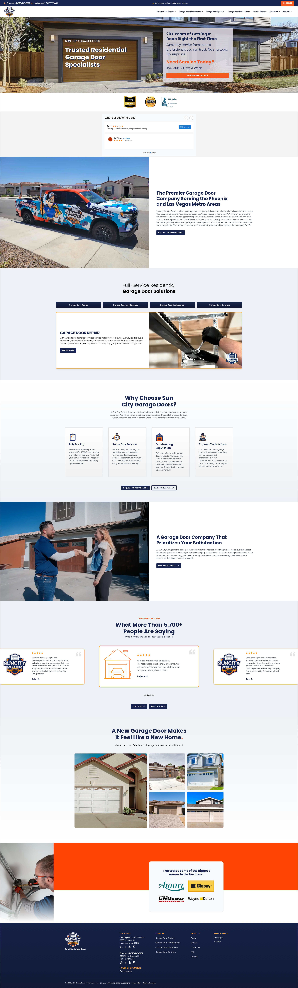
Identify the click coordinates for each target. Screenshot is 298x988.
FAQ (192, 952)
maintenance (214, 216)
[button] (167, 11)
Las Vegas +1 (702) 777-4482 (46, 3)
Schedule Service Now (197, 75)
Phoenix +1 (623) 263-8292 (18, 3)
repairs (194, 216)
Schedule (287, 3)
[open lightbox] (110, 790)
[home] (11, 11)
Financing (195, 947)
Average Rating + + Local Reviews (171, 3)
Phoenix (217, 941)
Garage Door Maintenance (167, 942)
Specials (194, 942)
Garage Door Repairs (164, 938)
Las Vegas (218, 937)
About (193, 938)
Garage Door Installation (166, 947)
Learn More (68, 350)
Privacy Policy (136, 983)
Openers (215, 11)
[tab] (78, 305)
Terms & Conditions (149, 983)
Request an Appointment (170, 232)
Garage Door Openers (165, 952)
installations (236, 216)
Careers (194, 956)
